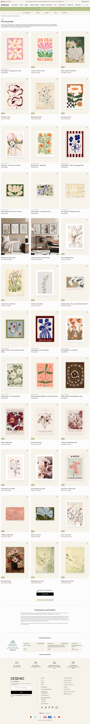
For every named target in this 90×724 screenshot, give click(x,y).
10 (50, 600)
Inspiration (70, 5)
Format (46, 12)
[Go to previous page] (37, 600)
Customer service (68, 680)
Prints (26, 5)
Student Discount (45, 695)
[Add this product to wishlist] (27, 32)
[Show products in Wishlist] (84, 5)
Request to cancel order (69, 691)
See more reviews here (45, 654)
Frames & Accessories (46, 5)
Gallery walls (62, 5)
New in (21, 5)
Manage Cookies (67, 693)
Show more (45, 594)
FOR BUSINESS (78, 5)
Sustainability (44, 687)
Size (55, 12)
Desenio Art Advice (68, 678)
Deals (55, 5)
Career (42, 684)
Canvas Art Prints (34, 5)
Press (42, 680)
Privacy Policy (19, 695)
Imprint (42, 682)
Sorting (64, 12)
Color (37, 12)
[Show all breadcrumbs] (2, 16)
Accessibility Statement (46, 689)
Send (21, 692)
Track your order (67, 682)
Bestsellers (15, 5)
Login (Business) (44, 703)
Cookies (66, 687)
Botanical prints (8, 16)
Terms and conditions (68, 684)
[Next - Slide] (83, 646)
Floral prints (16, 16)
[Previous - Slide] (21, 646)
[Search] (81, 5)
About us (43, 678)
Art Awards (43, 701)
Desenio (49, 720)
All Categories (26, 12)
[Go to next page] (52, 600)
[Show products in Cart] (87, 5)
